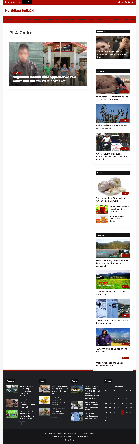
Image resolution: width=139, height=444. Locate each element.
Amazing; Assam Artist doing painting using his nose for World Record (26, 391)
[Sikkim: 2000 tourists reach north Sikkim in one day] (77, 416)
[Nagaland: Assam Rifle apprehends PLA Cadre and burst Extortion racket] (48, 64)
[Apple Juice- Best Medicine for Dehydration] (102, 219)
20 (118, 408)
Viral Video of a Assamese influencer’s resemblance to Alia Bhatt (112, 54)
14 (122, 403)
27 (118, 412)
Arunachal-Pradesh (31, 20)
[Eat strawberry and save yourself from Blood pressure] (102, 209)
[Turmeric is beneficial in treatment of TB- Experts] (44, 400)
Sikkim (91, 20)
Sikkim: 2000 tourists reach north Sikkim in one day (92, 416)
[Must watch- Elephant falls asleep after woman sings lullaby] (12, 403)
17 (106, 408)
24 (106, 412)
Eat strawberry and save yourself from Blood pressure (119, 209)
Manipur (59, 20)
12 (114, 403)
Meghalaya (48, 20)
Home (9, 20)
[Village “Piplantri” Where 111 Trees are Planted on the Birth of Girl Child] (12, 414)
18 (110, 408)
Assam (17, 20)
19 (114, 408)
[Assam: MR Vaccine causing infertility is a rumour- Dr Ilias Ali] (44, 389)
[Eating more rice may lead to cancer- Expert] (44, 412)
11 (110, 403)
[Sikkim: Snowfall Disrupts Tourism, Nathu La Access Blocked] (77, 405)
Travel (125, 20)
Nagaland (81, 20)
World (116, 20)
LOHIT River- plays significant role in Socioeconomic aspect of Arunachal (112, 263)
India (108, 20)
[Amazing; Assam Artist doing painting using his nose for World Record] (12, 389)
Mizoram (70, 20)
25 (110, 412)
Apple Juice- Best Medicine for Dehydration (117, 218)
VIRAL (133, 20)
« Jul (105, 421)
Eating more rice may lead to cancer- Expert (58, 411)
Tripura (100, 20)
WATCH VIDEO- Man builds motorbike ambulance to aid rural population (111, 156)
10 (106, 403)
